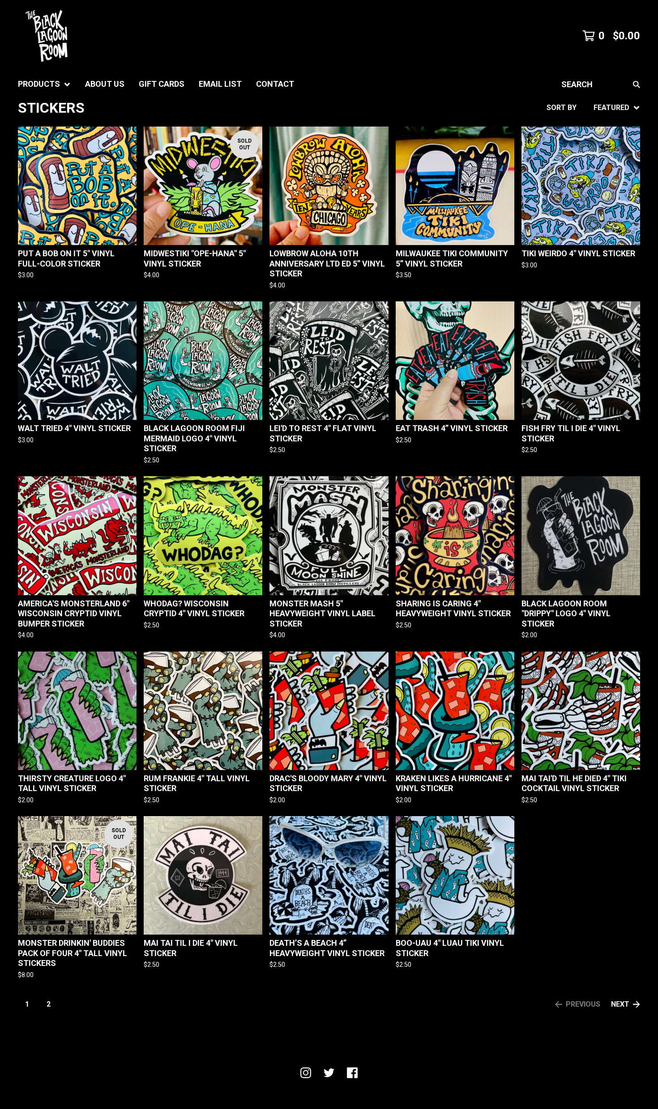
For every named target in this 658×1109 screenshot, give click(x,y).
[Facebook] (352, 1072)
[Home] (46, 35)
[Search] (636, 84)
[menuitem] (44, 84)
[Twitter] (329, 1072)
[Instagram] (305, 1072)
